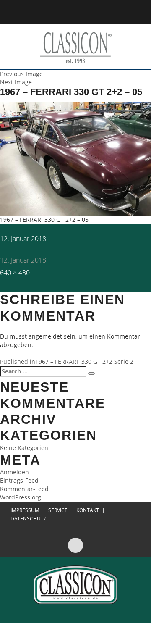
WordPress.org (20, 497)
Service (58, 510)
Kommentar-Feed (24, 489)
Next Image (16, 82)
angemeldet (45, 336)
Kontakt (87, 510)
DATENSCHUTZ (28, 518)
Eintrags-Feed (19, 480)
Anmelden (14, 472)
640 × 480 (15, 272)
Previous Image (21, 74)
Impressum (24, 510)
